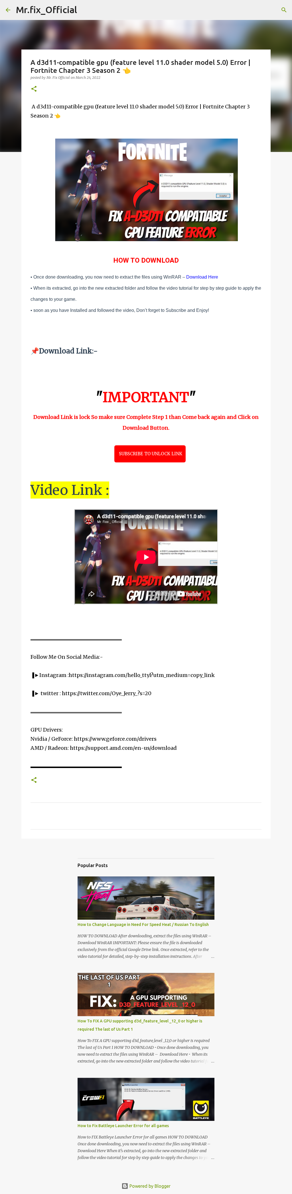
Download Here (202, 277)
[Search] (85, 10)
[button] (34, 89)
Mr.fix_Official (46, 10)
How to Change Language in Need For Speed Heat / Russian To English (143, 924)
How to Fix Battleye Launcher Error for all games (123, 1125)
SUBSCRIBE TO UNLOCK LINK (150, 453)
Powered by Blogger (149, 1186)
